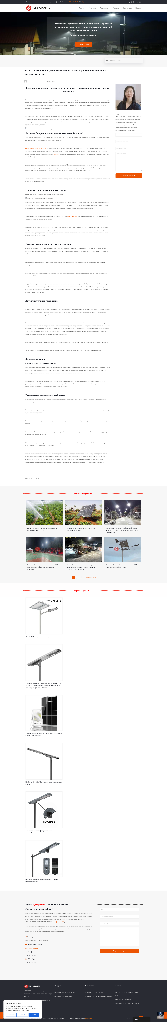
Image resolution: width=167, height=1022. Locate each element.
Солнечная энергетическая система (64, 992)
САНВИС (56, 154)
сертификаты (57, 922)
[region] (22, 1009)
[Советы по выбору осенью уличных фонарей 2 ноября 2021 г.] (162, 1015)
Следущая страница (90, 577)
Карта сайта (88, 1018)
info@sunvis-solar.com (87, 2)
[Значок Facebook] (133, 2)
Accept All (34, 1014)
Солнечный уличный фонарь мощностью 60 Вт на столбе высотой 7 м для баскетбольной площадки (43, 567)
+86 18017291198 (73, 2)
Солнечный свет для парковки (94, 992)
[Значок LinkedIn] (137, 2)
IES (63, 922)
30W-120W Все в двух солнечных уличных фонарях (42, 637)
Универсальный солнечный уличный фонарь (45, 395)
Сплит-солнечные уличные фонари (35, 148)
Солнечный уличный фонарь (63, 996)
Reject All (22, 1014)
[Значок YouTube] (135, 2)
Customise (11, 1014)
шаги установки (72, 216)
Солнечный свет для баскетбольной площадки (98, 996)
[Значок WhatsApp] (131, 2)
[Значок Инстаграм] (140, 2)
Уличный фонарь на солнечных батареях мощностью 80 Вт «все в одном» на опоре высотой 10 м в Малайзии (81, 567)
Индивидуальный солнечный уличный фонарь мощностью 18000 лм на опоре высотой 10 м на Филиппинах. (122, 530)
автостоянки (90, 410)
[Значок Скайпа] (129, 2)
